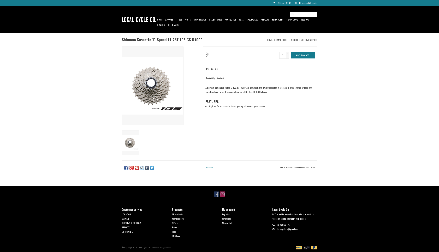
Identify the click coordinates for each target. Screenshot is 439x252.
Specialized (252, 19)
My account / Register (308, 3)
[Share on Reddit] (142, 168)
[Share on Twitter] (152, 168)
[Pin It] (137, 168)
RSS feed (176, 236)
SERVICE (125, 218)
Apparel (169, 19)
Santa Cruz (292, 19)
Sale (241, 19)
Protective (230, 19)
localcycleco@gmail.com (288, 229)
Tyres (179, 19)
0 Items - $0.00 (284, 3)
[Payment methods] (298, 247)
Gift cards (173, 25)
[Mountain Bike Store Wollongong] (139, 19)
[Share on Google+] (131, 168)
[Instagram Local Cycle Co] (222, 194)
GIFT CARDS (127, 231)
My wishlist (227, 223)
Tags (174, 231)
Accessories (215, 19)
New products (178, 218)
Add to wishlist (286, 167)
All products (177, 214)
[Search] (293, 14)
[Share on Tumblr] (147, 168)
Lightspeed (166, 247)
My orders (226, 218)
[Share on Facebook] (126, 168)
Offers (175, 223)
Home (159, 19)
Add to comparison (302, 167)
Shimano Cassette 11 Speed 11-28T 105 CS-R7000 (295, 39)
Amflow (265, 19)
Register (226, 214)
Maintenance (200, 19)
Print (313, 167)
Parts (188, 19)
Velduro (305, 19)
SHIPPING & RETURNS (131, 223)
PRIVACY (125, 227)
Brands (161, 25)
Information (211, 68)
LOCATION (126, 214)
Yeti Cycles (277, 19)
